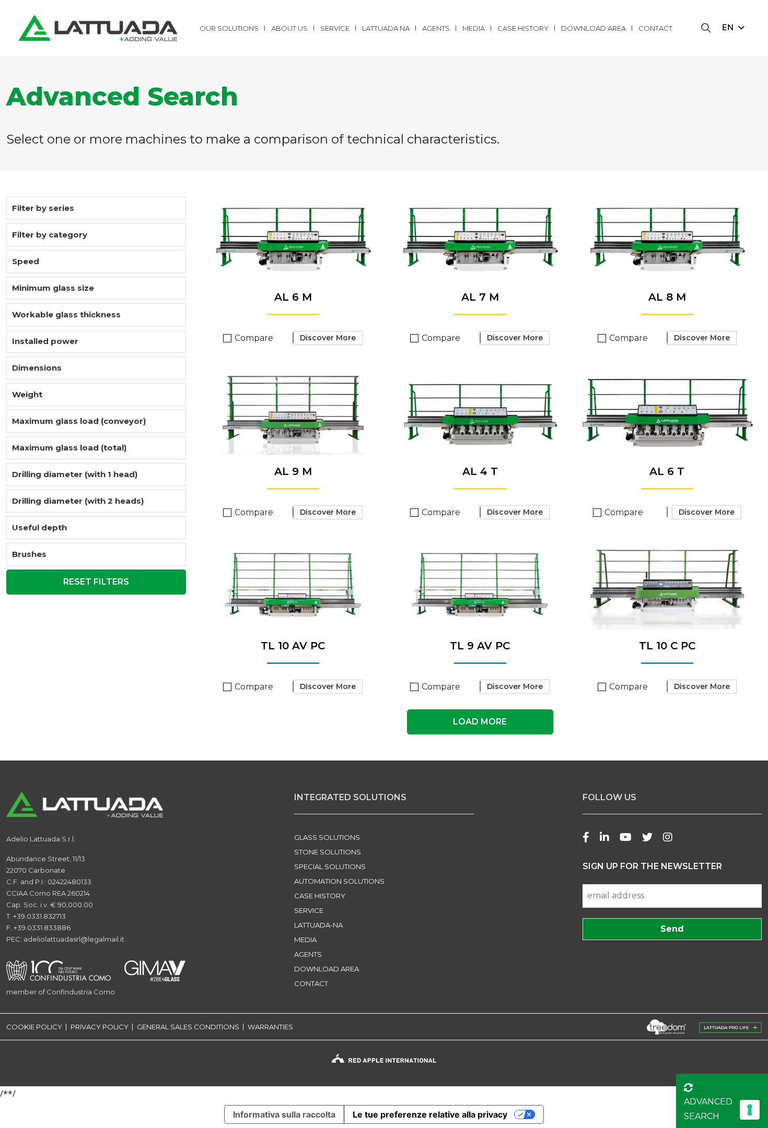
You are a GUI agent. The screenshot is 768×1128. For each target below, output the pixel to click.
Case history (523, 28)
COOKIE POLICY (34, 1027)
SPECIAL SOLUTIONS (330, 866)
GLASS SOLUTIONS (327, 837)
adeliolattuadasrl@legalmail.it (74, 939)
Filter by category (49, 235)
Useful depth (39, 527)
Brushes (29, 554)
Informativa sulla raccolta (284, 1114)
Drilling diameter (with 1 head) (74, 474)
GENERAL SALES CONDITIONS (188, 1027)
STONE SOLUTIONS (327, 852)
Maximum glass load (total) (69, 448)
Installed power (45, 341)
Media (473, 28)
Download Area (593, 28)
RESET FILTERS (96, 582)
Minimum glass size (53, 288)
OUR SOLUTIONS (229, 28)
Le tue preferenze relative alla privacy (430, 1114)
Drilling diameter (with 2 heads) (78, 501)
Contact (655, 28)
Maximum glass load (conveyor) (79, 421)
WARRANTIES (270, 1027)
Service (335, 28)
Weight (27, 394)
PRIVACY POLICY (100, 1027)
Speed (25, 261)
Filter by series (43, 208)
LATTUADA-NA (318, 925)
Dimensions (37, 368)
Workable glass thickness (66, 314)
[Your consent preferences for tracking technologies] (750, 1110)
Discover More (328, 337)
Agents (436, 28)
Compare (254, 338)
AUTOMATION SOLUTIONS (339, 881)
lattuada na (386, 28)
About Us (289, 28)
